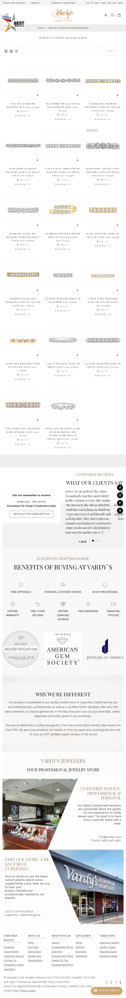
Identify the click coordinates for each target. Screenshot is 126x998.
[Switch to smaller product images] (11, 51)
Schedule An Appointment (63, 3)
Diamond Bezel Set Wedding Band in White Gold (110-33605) (23, 237)
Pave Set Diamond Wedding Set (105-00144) (23, 105)
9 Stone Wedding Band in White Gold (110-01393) (103, 365)
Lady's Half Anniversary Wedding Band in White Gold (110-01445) (63, 172)
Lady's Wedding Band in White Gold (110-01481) (63, 365)
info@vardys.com (110, 836)
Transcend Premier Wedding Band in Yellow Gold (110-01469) (103, 107)
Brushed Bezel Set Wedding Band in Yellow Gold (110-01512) (23, 302)
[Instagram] (120, 495)
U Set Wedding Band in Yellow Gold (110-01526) (103, 235)
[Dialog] (21, 584)
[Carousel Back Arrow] (70, 516)
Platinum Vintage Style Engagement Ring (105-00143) (63, 107)
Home (41, 27)
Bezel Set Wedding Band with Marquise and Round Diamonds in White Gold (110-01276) (62, 433)
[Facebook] (120, 487)
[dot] (90, 540)
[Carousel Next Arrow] (118, 516)
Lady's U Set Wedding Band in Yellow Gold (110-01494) (103, 302)
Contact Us (35, 3)
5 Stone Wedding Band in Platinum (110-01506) (63, 300)
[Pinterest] (120, 503)
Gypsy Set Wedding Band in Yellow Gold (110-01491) (23, 367)
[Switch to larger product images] (6, 51)
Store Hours (63, 981)
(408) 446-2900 (17, 3)
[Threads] (120, 511)
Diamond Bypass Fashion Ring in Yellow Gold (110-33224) (63, 237)
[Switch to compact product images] (16, 51)
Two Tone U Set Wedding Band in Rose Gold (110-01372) (23, 432)
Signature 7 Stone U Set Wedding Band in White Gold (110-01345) (103, 172)
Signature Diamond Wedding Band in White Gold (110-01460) (23, 172)
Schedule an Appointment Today (36, 981)
